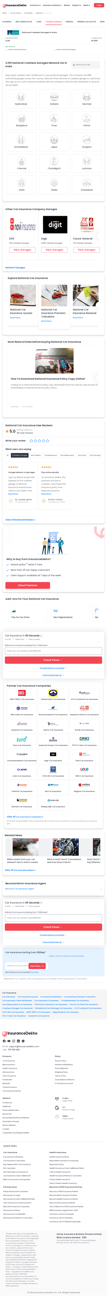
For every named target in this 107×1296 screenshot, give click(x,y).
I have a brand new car (52, 675)
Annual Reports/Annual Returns (16, 1117)
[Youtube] (9, 1041)
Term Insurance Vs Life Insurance (17, 1203)
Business (6, 1083)
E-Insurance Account (64, 1083)
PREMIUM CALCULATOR (86, 22)
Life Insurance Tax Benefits (14, 1214)
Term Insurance (9, 1076)
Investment (7, 1079)
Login (99, 5)
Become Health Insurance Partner (63, 1199)
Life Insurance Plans (11, 1210)
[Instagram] (13, 1041)
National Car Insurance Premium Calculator (53, 313)
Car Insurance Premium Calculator (80, 996)
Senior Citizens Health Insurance (63, 1183)
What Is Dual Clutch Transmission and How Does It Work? (64, 861)
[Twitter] (23, 1041)
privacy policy (79, 956)
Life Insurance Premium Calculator (17, 1218)
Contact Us (7, 1102)
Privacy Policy (60, 1061)
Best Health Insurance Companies (64, 1160)
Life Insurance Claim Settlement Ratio (19, 1199)
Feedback (7, 1106)
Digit (44, 238)
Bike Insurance (9, 1064)
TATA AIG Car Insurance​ (13, 1012)
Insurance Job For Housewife (61, 1214)
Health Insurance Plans (59, 1157)
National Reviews (23, 519)
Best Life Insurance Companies (16, 1206)
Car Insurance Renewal (50, 996)
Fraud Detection (61, 1068)
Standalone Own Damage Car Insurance (53, 1008)
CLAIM (38, 22)
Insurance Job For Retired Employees (65, 1221)
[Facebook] (4, 1041)
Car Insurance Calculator (14, 1160)
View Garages (22, 249)
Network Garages (15, 267)
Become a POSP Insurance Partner (63, 1191)
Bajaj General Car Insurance (65, 1012)
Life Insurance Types (11, 1195)
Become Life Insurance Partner (62, 1203)
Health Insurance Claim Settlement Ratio (66, 1168)
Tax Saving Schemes (12, 1091)
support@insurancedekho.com (24, 1046)
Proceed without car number (52, 668)
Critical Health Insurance (59, 1172)
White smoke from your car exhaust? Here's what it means (22, 861)
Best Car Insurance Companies (16, 1179)
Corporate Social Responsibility (16, 1133)
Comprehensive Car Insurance (75, 1000)
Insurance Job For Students (61, 1218)
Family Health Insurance (59, 1179)
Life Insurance (8, 1072)
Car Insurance (8, 996)
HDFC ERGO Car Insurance (38, 1012)
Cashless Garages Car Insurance (17, 1008)
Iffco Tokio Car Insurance (14, 1016)
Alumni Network (9, 1125)
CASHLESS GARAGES (53, 22)
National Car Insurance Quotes (21, 311)
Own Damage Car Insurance (15, 1172)
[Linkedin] (18, 1041)
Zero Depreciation (63, 617)
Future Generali (82, 238)
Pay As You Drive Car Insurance (84, 1004)
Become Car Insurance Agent (19, 888)
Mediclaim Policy (56, 1164)
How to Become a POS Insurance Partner (66, 1206)
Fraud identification (11, 1110)
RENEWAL (69, 22)
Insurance (34, 5)
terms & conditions (63, 956)
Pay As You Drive (20, 617)
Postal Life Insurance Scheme (15, 1191)
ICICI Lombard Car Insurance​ (88, 1008)
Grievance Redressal (64, 1064)
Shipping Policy (61, 1072)
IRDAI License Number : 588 (71, 1237)
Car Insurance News (24, 870)
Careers (6, 1129)
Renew (67, 5)
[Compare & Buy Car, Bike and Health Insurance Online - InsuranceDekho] (14, 6)
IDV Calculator (9, 1168)
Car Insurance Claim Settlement (17, 1000)
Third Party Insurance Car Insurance (50, 1004)
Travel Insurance (10, 1087)
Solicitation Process (11, 1121)
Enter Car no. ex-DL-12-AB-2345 (18, 966)
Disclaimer (7, 1114)
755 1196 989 (14, 1049)
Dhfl (11, 238)
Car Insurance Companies (28, 817)
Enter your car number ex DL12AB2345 (24, 651)
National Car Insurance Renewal (84, 311)
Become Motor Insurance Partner (63, 1195)
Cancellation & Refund (64, 1079)
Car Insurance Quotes (28, 996)
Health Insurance (10, 1068)
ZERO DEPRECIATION (23, 22)
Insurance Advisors (51, 5)
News (85, 5)
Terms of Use (60, 1076)
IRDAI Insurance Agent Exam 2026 (63, 1210)
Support (76, 5)
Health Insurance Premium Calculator (65, 1176)
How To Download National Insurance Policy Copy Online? (48, 378)
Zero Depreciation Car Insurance (17, 1004)
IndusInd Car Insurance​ (38, 1016)
